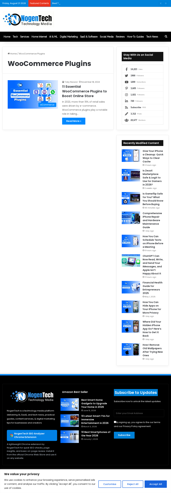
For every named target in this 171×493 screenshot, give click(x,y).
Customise (109, 484)
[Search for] (165, 37)
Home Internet (39, 36)
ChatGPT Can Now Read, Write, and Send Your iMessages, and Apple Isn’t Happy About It (153, 264)
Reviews (120, 36)
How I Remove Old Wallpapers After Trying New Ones (153, 350)
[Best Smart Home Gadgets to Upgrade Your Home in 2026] (69, 404)
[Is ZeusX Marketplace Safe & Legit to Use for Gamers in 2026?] (131, 175)
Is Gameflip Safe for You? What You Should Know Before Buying (153, 199)
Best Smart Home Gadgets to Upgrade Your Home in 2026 (94, 403)
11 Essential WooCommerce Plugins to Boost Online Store (84, 91)
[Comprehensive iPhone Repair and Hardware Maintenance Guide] (131, 218)
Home (7, 36)
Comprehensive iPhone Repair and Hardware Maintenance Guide (152, 220)
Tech (15, 36)
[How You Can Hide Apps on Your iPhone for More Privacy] (131, 306)
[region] (85, 481)
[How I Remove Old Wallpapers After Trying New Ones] (131, 349)
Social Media (107, 36)
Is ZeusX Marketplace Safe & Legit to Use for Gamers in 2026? (152, 177)
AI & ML (53, 36)
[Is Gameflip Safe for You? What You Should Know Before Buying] (131, 198)
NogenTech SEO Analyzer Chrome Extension (29, 435)
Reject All (132, 484)
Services (24, 36)
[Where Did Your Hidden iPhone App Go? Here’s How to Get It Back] (131, 326)
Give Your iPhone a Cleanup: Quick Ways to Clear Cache (153, 156)
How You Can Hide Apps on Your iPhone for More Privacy (152, 307)
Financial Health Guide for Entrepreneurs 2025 (152, 288)
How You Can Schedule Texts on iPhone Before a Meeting (153, 242)
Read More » (73, 121)
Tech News (152, 36)
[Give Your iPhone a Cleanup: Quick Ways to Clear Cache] (131, 155)
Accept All (155, 484)
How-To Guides (135, 36)
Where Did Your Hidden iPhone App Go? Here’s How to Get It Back (152, 328)
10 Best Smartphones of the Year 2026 (95, 433)
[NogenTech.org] (28, 19)
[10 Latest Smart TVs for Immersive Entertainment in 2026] (69, 420)
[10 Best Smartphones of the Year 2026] (69, 436)
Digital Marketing (69, 36)
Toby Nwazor (71, 82)
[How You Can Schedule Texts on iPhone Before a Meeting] (131, 241)
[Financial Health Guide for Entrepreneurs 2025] (131, 287)
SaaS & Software (89, 36)
